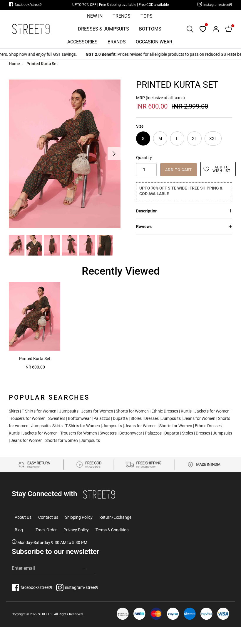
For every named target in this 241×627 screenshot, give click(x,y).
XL (194, 138)
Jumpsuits (68, 411)
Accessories (82, 42)
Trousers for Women (27, 418)
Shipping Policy (79, 517)
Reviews (144, 226)
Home (14, 63)
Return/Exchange (115, 517)
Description (147, 211)
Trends (121, 16)
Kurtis (186, 411)
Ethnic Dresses (164, 411)
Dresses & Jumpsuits (103, 29)
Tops (146, 16)
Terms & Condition (112, 530)
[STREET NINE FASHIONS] (31, 29)
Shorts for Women (132, 411)
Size (139, 126)
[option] (64, 154)
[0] (202, 29)
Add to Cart (178, 170)
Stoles (136, 418)
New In (95, 16)
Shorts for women (61, 440)
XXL (213, 138)
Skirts (14, 411)
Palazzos (101, 418)
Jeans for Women (97, 411)
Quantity (144, 157)
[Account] (215, 29)
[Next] (114, 153)
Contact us (48, 517)
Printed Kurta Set (42, 63)
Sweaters (56, 418)
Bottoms (150, 29)
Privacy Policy (76, 530)
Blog (19, 530)
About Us (23, 517)
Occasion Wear (154, 42)
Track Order (46, 530)
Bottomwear (79, 418)
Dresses (151, 418)
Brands (117, 42)
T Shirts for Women (39, 411)
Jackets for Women (212, 411)
